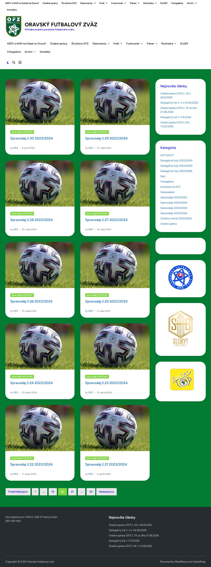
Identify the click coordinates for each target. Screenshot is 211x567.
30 (90, 491)
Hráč (102, 3)
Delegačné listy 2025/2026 (176, 171)
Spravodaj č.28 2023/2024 (31, 220)
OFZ (15, 148)
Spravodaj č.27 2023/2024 (106, 220)
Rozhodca (148, 3)
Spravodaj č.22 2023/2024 (31, 464)
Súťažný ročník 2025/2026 (176, 218)
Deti (162, 176)
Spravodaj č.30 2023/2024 (31, 138)
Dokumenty (86, 3)
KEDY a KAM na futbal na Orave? (22, 3)
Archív (190, 3)
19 (52, 491)
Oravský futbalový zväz (61, 24)
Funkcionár (117, 3)
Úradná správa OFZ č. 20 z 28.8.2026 (130, 524)
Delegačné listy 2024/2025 (176, 165)
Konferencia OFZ (170, 186)
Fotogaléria (177, 3)
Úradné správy (50, 3)
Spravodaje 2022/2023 (173, 197)
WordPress (181, 561)
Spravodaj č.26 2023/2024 (31, 301)
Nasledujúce (106, 491)
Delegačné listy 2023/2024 (176, 160)
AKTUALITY (167, 155)
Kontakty (12, 9)
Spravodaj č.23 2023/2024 (106, 383)
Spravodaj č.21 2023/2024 (106, 464)
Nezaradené (167, 192)
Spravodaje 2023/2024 (22, 132)
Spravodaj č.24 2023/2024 (31, 383)
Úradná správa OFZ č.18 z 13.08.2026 (130, 546)
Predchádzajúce (18, 491)
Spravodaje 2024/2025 (173, 207)
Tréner (133, 3)
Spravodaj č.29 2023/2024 (106, 138)
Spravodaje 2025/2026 (173, 213)
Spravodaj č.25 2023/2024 (106, 301)
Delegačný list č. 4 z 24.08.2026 (179, 102)
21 (72, 491)
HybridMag (198, 561)
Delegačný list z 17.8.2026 (175, 117)
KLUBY (164, 3)
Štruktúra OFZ (69, 3)
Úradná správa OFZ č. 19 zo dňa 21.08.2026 (134, 535)
